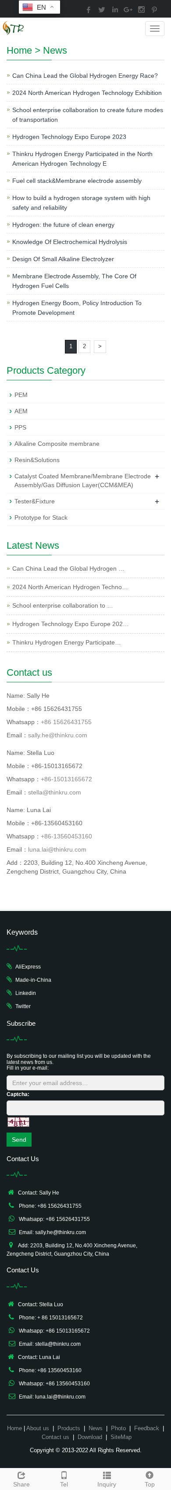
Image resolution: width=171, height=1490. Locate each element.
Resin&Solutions (37, 459)
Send (19, 1139)
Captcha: (18, 1094)
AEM (21, 411)
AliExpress (28, 967)
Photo (118, 1428)
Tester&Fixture (34, 501)
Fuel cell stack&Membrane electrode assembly (77, 180)
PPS (20, 427)
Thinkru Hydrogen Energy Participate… (66, 642)
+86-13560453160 (66, 836)
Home (19, 50)
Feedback (146, 1428)
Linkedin (25, 993)
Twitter (23, 1006)
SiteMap (121, 1437)
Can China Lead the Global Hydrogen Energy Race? (85, 75)
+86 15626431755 (66, 721)
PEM (21, 394)
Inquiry (106, 1484)
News (55, 50)
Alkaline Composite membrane (57, 443)
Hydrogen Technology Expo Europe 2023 (69, 136)
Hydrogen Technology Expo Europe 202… (70, 623)
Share (21, 1484)
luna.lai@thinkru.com (57, 849)
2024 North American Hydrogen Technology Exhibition (87, 92)
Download (90, 1437)
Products (68, 1428)
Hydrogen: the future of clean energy (63, 224)
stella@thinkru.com (54, 792)
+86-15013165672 (66, 779)
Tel (64, 1484)
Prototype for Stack (41, 517)
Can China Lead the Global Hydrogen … (68, 568)
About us (37, 1428)
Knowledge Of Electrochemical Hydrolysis (69, 241)
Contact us (55, 1437)
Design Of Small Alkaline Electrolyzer (63, 258)
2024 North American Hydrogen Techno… (70, 586)
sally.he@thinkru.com (57, 735)
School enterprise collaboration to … (62, 605)
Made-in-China (33, 980)
